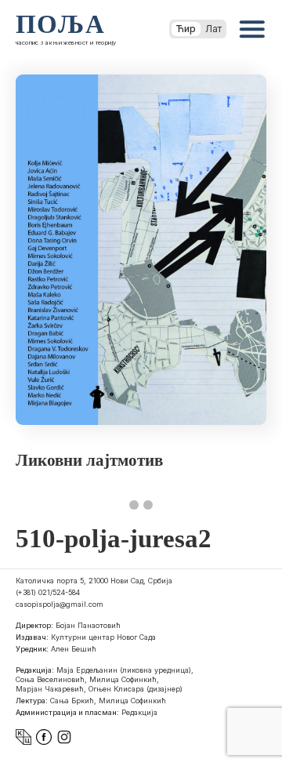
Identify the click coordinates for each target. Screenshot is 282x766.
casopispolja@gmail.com (59, 604)
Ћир (186, 28)
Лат (213, 28)
